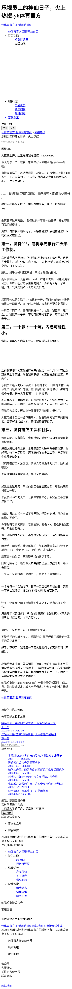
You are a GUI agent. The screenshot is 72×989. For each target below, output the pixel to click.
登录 (12, 128)
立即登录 (7, 812)
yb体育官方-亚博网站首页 (16, 24)
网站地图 (6, 985)
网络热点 (39, 132)
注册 (5, 128)
